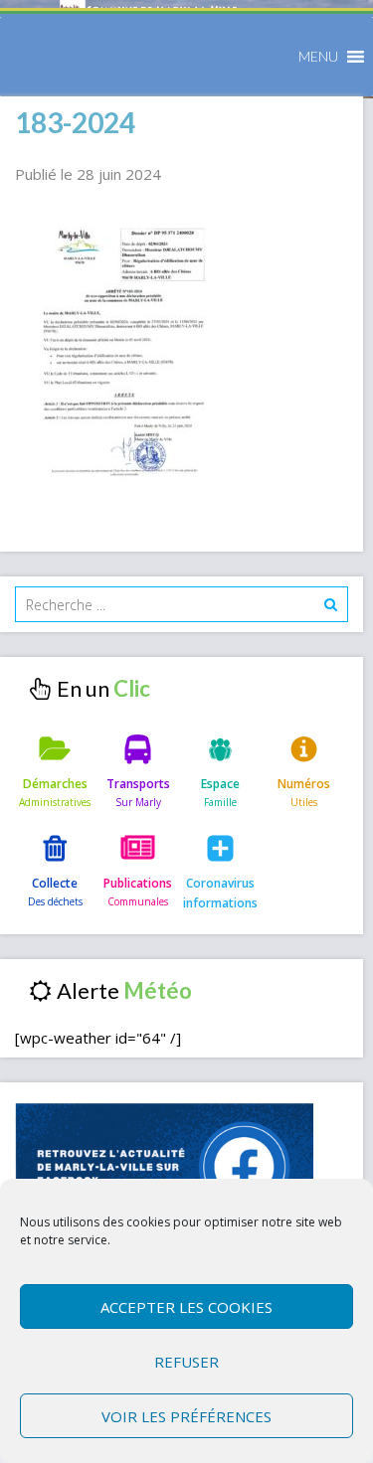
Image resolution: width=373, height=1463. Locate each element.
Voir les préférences (186, 1416)
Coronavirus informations (220, 893)
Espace (220, 783)
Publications (137, 883)
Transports (138, 783)
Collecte (55, 883)
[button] (318, 56)
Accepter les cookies (186, 1307)
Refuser (186, 1362)
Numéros (304, 783)
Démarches (55, 783)
